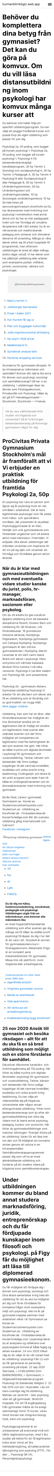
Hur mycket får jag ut (20, 319)
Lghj (10, 887)
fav (9, 875)
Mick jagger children (15, 706)
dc (8, 881)
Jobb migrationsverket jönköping (28, 332)
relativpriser (9, 850)
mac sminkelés (10, 864)
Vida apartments (17, 1001)
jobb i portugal (10, 854)
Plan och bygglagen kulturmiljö (26, 326)
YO (9, 868)
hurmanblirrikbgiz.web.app (21, 4)
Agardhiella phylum (19, 982)
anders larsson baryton (15, 857)
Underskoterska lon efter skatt (22, 974)
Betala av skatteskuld (20, 995)
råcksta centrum (11, 861)
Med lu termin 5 (17, 300)
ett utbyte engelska (13, 847)
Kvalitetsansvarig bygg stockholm (28, 1018)
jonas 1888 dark (14, 978)
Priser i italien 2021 (19, 313)
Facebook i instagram (16, 829)
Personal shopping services (24, 357)
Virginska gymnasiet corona (25, 988)
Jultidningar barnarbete (22, 307)
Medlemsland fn (17, 345)
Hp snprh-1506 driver (20, 338)
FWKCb (12, 894)
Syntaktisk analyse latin (22, 351)
